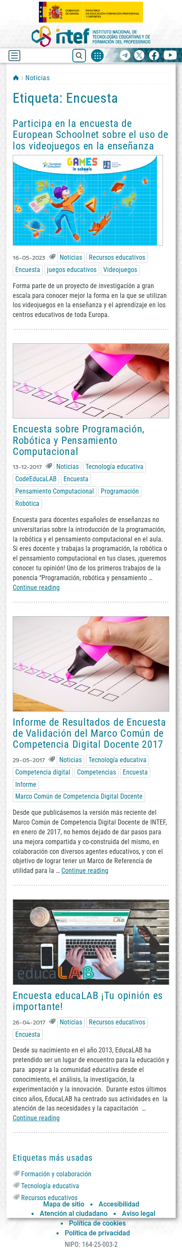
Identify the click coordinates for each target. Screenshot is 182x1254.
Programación (120, 491)
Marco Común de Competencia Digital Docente (79, 796)
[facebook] (154, 56)
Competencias (96, 772)
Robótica (27, 503)
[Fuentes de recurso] (97, 55)
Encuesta (27, 270)
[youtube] (170, 56)
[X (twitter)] (139, 56)
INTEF (16, 77)
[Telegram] (125, 56)
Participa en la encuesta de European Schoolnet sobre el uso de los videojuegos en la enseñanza (90, 135)
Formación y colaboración (56, 1174)
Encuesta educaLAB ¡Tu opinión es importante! (88, 1001)
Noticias (37, 78)
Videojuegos (120, 270)
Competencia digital (42, 772)
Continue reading (36, 588)
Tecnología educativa (114, 467)
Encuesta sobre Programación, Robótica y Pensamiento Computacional (79, 440)
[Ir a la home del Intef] (91, 36)
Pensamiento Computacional (54, 491)
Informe (25, 784)
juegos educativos (72, 270)
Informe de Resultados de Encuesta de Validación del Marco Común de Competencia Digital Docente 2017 (89, 733)
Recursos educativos (117, 257)
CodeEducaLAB (36, 479)
